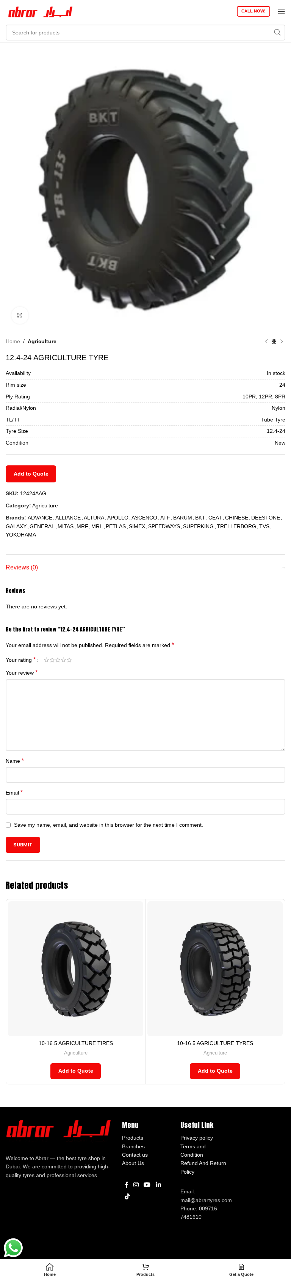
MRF (82, 526)
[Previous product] (266, 341)
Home (13, 341)
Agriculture (42, 341)
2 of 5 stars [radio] (52, 660)
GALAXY (16, 526)
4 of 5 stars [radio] (63, 660)
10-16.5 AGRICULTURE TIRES (76, 1043)
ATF (165, 518)
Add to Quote (31, 474)
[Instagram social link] (136, 1185)
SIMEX (137, 526)
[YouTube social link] (147, 1185)
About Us (133, 1163)
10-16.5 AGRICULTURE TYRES (215, 1043)
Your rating (21, 660)
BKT (200, 518)
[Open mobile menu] (281, 11)
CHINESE (236, 518)
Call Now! (253, 11)
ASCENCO (144, 518)
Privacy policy (196, 1138)
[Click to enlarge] (19, 315)
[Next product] (281, 341)
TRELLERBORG (236, 526)
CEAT (215, 518)
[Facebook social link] (126, 1185)
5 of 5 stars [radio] (69, 660)
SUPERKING (198, 526)
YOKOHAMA (21, 535)
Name (15, 760)
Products (132, 1138)
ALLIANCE (68, 518)
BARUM (182, 518)
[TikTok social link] (127, 1196)
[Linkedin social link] (158, 1185)
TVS (264, 526)
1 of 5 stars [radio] (46, 660)
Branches (133, 1146)
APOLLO (117, 518)
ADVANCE (40, 518)
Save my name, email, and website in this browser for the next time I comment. (108, 825)
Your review (22, 672)
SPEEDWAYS (164, 526)
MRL (97, 526)
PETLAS (116, 526)
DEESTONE (265, 518)
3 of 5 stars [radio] (58, 660)
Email (14, 792)
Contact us (135, 1155)
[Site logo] (40, 11)
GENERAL (42, 526)
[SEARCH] (277, 32)
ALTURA (94, 518)
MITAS (66, 526)
